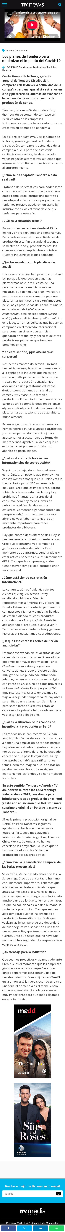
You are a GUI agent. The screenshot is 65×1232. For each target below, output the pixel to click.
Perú (49, 67)
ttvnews (6, 70)
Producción (39, 67)
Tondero (9, 50)
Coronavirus (21, 50)
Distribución (25, 67)
